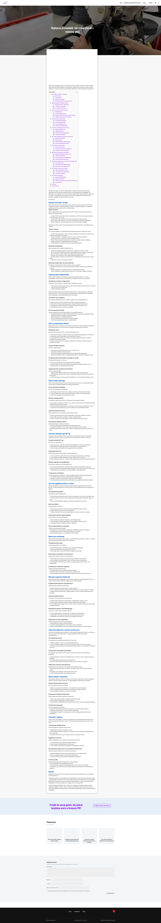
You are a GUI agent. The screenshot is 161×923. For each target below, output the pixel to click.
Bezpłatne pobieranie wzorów (132, 3)
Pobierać (77, 911)
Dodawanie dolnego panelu (62, 125)
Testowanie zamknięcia (60, 134)
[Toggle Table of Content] (76, 92)
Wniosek (54, 184)
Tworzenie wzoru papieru (60, 106)
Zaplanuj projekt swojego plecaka (60, 103)
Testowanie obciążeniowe (60, 177)
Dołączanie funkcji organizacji (61, 159)
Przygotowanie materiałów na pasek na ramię (65, 115)
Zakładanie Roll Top (59, 131)
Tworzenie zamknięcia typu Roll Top (60, 127)
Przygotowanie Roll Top (60, 129)
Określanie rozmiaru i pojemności (62, 104)
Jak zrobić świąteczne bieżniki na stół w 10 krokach (107, 840)
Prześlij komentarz (110, 893)
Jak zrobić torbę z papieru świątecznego (54, 840)
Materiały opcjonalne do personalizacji (63, 101)
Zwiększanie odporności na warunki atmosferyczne (64, 161)
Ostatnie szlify (59, 182)
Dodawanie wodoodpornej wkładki (62, 164)
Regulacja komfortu (59, 178)
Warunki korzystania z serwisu (108, 920)
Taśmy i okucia (58, 97)
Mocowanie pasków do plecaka (62, 143)
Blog (144, 3)
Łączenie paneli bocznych (60, 124)
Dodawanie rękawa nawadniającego (63, 157)
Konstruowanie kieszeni (60, 155)
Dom (121, 3)
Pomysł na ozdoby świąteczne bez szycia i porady (89, 841)
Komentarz (50, 866)
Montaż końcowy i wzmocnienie (59, 168)
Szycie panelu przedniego (60, 120)
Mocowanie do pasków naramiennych (63, 148)
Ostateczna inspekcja (60, 173)
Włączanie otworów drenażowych (62, 166)
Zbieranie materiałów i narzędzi (59, 94)
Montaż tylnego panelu (60, 122)
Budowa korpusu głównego (58, 119)
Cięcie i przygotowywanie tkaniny (60, 110)
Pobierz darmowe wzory (102, 805)
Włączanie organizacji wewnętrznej (60, 152)
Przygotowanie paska (59, 147)
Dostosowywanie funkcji (60, 108)
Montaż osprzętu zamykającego (62, 132)
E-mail (49, 883)
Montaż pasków (58, 140)
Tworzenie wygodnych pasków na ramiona (62, 136)
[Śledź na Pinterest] (114, 911)
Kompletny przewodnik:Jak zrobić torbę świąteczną (72, 840)
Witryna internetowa (52, 887)
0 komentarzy (55, 186)
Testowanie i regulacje (57, 175)
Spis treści (52, 92)
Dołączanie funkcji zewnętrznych (63, 171)
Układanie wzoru (58, 111)
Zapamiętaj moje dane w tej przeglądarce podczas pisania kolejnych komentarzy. (69, 891)
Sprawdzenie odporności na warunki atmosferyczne (66, 180)
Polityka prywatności (50, 920)
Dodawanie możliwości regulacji (62, 150)
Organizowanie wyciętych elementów (63, 117)
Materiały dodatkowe (59, 99)
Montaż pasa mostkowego (58, 145)
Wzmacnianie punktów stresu (61, 170)
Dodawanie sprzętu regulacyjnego (62, 141)
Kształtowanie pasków (60, 138)
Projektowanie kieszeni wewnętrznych (63, 154)
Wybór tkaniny (58, 96)
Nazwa (49, 880)
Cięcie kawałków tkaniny (60, 113)
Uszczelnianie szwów (59, 163)
